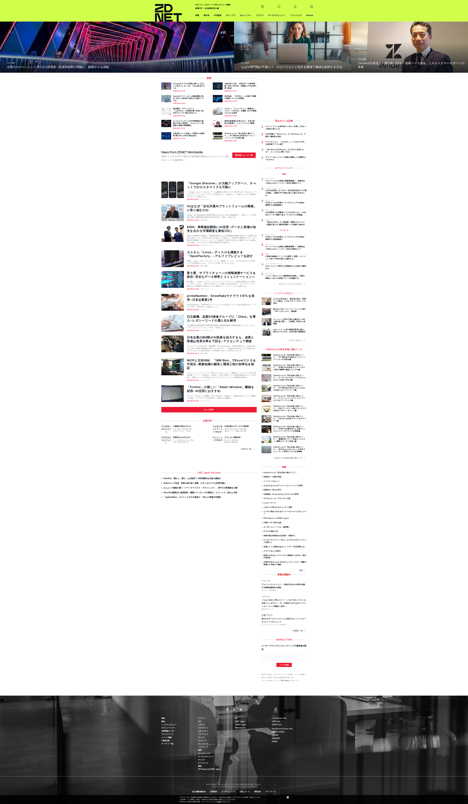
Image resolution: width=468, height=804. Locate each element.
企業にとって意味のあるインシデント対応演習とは (284, 547)
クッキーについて (228, 792)
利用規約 (213, 792)
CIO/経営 (218, 15)
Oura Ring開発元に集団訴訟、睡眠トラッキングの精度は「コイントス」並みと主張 (200, 492)
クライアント (203, 728)
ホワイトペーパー (168, 728)
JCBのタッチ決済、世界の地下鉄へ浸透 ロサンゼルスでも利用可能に (194, 483)
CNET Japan (284, 680)
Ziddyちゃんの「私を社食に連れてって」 (280, 472)
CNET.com (276, 721)
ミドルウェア (203, 747)
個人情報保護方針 (199, 792)
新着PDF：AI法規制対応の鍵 (207, 8)
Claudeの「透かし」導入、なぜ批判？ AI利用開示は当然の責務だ (192, 478)
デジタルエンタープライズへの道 (276, 498)
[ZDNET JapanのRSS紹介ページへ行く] (240, 709)
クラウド (260, 15)
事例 (163, 721)
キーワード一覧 (167, 744)
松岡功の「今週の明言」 (273, 477)
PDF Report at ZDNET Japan (276, 518)
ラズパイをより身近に (272, 551)
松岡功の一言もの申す (272, 490)
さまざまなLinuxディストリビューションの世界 (283, 485)
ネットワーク (203, 744)
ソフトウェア (296, 15)
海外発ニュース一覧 (244, 155)
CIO (199, 721)
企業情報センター (168, 731)
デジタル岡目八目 (270, 531)
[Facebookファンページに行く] (227, 709)
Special (309, 15)
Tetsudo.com (240, 728)
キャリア (201, 760)
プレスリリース (167, 734)
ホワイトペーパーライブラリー (291, 284)
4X (236, 718)
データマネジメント (277, 15)
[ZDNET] (173, 11)
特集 (197, 15)
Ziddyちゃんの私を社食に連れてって (288, 458)
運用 (200, 750)
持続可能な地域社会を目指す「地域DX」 (279, 536)
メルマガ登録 (284, 665)
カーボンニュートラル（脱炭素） (276, 527)
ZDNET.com (276, 725)
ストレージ (202, 741)
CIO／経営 (203, 220)
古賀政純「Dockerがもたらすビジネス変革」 (281, 494)
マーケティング (204, 753)
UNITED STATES (278, 732)
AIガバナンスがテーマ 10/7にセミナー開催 (212, 5)
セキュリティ (246, 15)
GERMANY (276, 738)
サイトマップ (270, 792)
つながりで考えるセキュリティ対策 (277, 507)
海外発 (206, 15)
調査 (200, 766)
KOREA (274, 741)
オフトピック (203, 763)
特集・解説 (204, 266)
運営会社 (257, 792)
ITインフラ (230, 15)
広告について (245, 792)
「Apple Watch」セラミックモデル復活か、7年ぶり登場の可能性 (192, 497)
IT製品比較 (165, 741)
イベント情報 (166, 737)
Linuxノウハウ (269, 503)
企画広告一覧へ (247, 449)
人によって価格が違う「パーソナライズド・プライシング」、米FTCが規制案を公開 (200, 488)
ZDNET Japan (240, 725)
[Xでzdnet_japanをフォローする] (234, 709)
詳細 (219, 802)
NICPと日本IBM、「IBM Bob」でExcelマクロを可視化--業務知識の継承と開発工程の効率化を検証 (221, 364)
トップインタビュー (295, 340)
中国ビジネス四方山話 (272, 522)
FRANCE (275, 735)
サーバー (201, 737)
